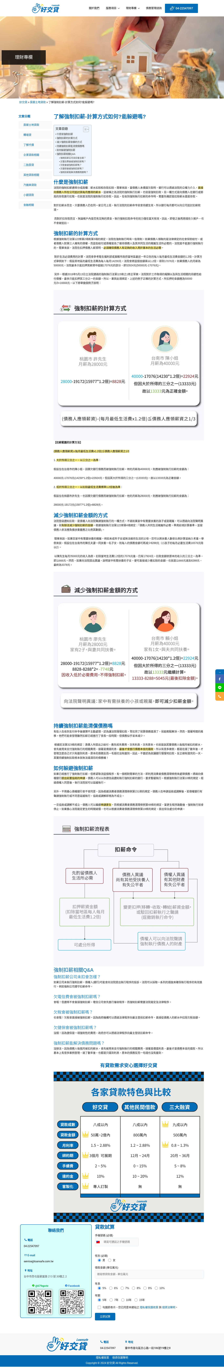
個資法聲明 (168, 1307)
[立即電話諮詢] (219, 696)
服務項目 (111, 8)
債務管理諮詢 (154, 8)
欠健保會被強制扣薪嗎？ (72, 168)
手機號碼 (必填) (104, 1235)
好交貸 (23, 102)
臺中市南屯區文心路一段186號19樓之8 (148, 1348)
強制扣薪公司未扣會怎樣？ (73, 158)
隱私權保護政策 (149, 1307)
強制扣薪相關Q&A (66, 154)
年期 (97, 1295)
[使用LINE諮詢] (219, 687)
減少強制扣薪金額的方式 (69, 142)
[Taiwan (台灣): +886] (99, 1242)
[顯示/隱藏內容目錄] (84, 129)
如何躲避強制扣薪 (66, 150)
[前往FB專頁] (219, 679)
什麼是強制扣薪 (65, 134)
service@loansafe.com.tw (38, 1261)
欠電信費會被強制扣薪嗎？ (73, 161)
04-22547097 (108, 1348)
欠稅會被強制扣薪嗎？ (71, 165)
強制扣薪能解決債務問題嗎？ (74, 172)
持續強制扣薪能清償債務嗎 (70, 146)
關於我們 (94, 8)
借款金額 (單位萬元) (106, 1267)
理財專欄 (131, 8)
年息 (97, 1283)
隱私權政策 (102, 1357)
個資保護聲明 (120, 1357)
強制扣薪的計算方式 (67, 138)
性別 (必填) (101, 1255)
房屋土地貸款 (38, 102)
